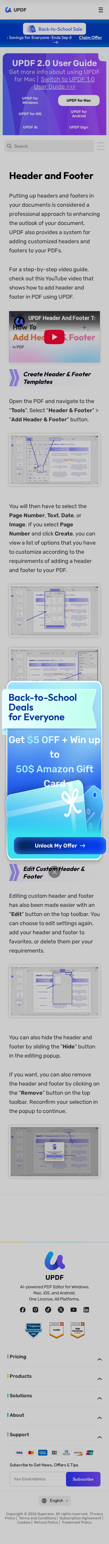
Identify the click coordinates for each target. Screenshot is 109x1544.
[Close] (54, 872)
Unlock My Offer (56, 845)
